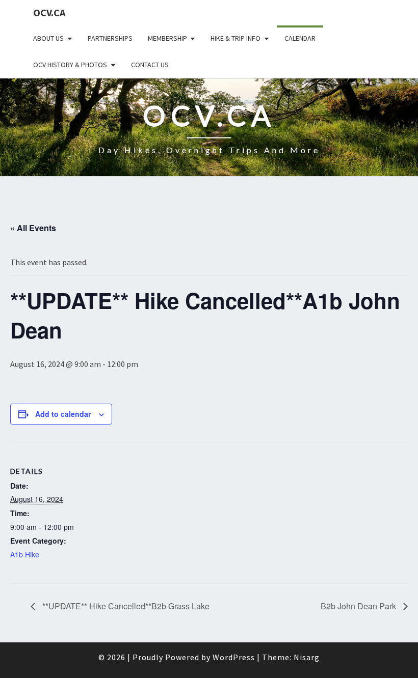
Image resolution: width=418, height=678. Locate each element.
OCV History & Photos (70, 64)
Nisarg (307, 657)
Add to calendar (63, 414)
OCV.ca (49, 12)
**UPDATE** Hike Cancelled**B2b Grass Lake (125, 606)
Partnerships (110, 38)
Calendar (300, 38)
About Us (48, 38)
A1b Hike (24, 554)
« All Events (33, 228)
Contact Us (150, 64)
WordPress (234, 657)
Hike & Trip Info (235, 38)
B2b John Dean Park (359, 606)
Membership (167, 38)
